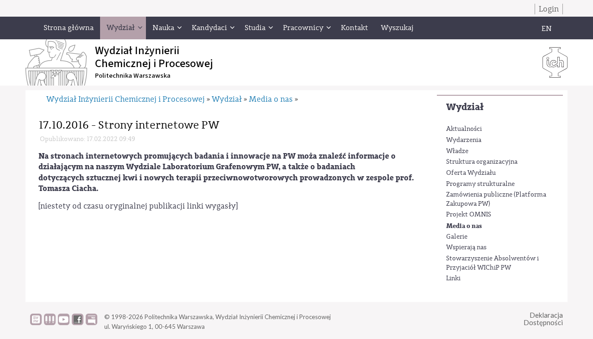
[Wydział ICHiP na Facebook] (77, 323)
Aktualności (464, 129)
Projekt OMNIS (468, 214)
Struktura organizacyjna (481, 162)
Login (549, 9)
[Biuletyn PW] (50, 323)
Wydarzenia (463, 140)
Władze (457, 151)
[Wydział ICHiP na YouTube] (63, 323)
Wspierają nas (466, 247)
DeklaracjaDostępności (543, 319)
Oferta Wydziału (471, 173)
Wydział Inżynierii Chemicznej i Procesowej (125, 99)
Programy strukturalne (480, 184)
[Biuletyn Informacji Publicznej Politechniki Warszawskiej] (91, 323)
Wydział (465, 107)
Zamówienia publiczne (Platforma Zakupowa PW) (496, 199)
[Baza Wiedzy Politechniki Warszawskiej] (36, 323)
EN (547, 28)
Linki (453, 278)
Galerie (456, 237)
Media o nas (464, 226)
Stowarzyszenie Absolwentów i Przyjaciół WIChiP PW (492, 263)
